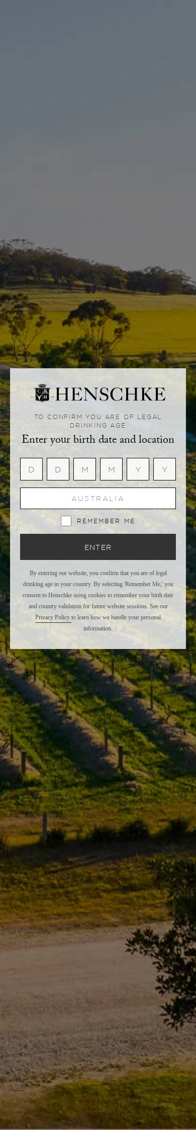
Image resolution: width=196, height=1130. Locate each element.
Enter (98, 547)
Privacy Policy (53, 617)
